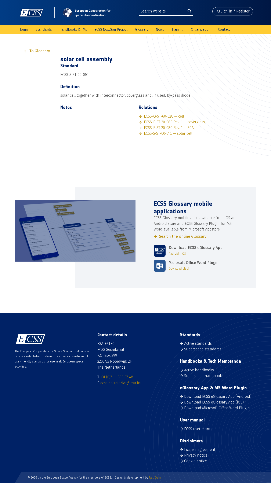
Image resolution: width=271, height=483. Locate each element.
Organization (200, 29)
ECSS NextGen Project (111, 29)
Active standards (198, 343)
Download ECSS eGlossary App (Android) (217, 396)
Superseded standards (202, 349)
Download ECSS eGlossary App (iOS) (214, 402)
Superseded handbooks (204, 375)
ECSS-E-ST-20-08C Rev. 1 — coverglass (174, 122)
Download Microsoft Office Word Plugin (217, 408)
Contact (224, 29)
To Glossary (39, 51)
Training (177, 29)
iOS (183, 253)
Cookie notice (195, 461)
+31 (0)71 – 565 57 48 (116, 377)
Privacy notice (195, 455)
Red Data (155, 477)
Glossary (141, 29)
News (160, 29)
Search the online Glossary (182, 236)
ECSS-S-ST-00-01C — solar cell (168, 133)
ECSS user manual (199, 429)
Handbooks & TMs (73, 29)
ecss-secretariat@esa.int (121, 383)
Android (174, 253)
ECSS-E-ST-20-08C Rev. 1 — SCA (169, 127)
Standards (44, 29)
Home (23, 29)
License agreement (199, 449)
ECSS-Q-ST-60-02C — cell (164, 116)
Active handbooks (199, 370)
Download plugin (179, 268)
